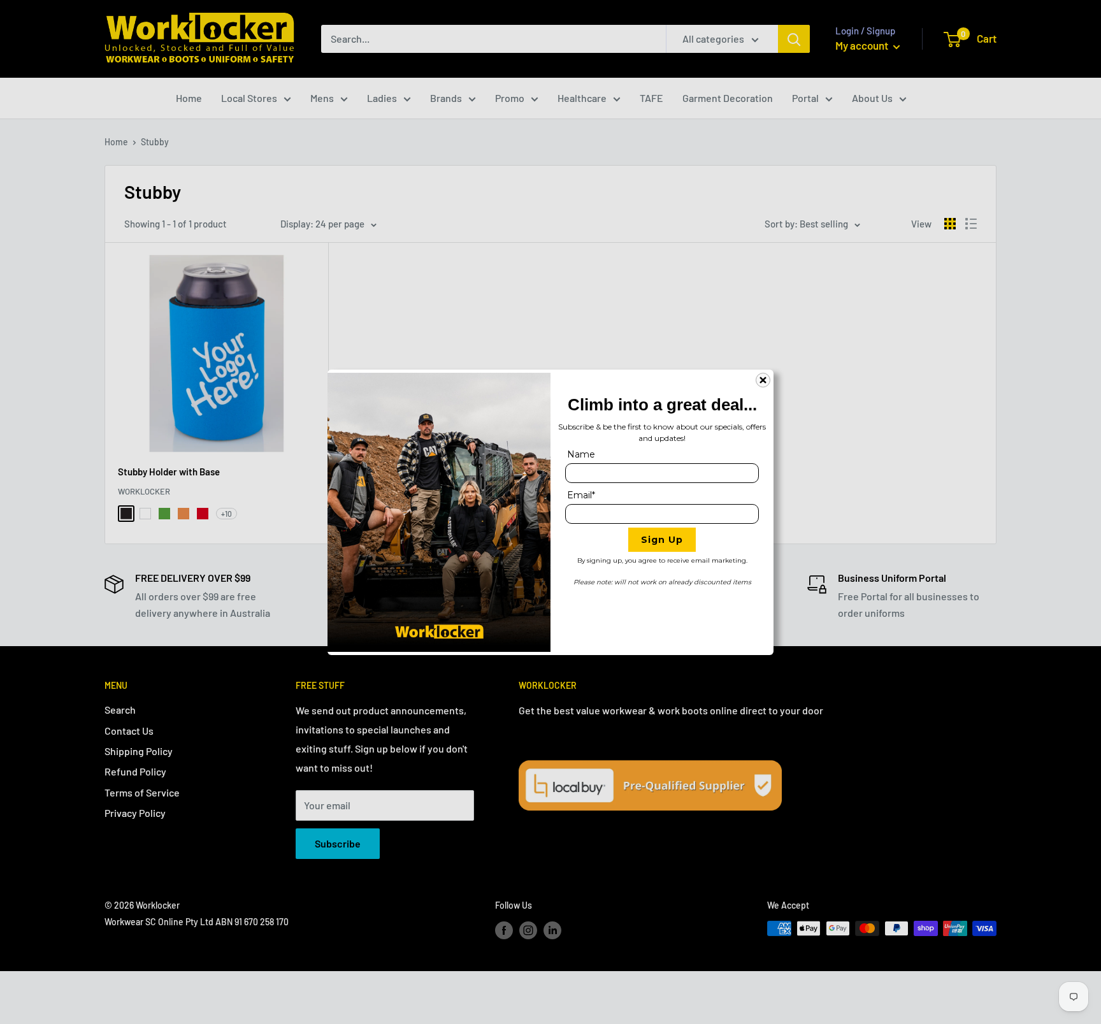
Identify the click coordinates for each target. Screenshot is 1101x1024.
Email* (581, 495)
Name (581, 454)
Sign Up (662, 539)
